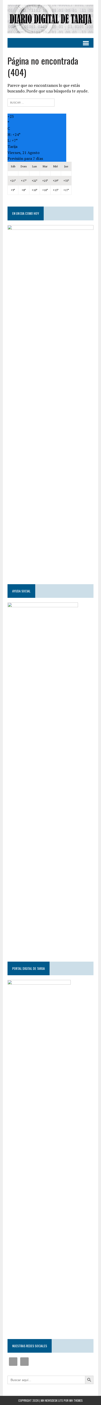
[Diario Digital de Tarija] (50, 19)
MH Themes (76, 1400)
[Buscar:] (31, 102)
